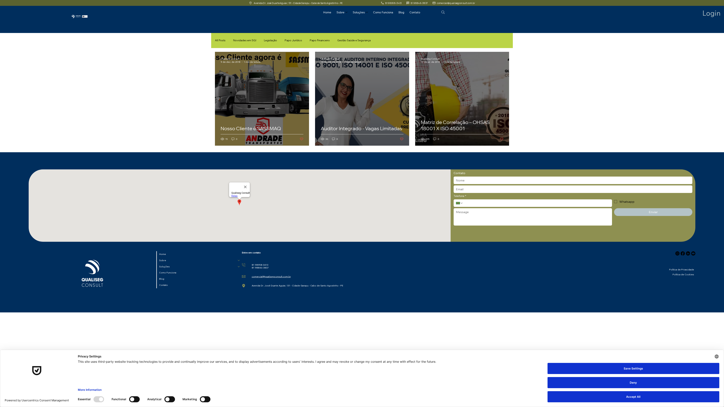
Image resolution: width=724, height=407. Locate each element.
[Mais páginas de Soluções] (367, 12)
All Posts (220, 40)
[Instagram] (677, 253)
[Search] (443, 12)
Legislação (270, 40)
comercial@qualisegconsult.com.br (271, 276)
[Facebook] (683, 253)
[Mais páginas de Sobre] (346, 12)
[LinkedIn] (688, 253)
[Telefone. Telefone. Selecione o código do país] (459, 203)
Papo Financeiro (320, 40)
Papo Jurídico (293, 40)
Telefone (460, 196)
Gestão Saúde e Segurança (354, 40)
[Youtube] (693, 253)
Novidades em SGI (244, 40)
